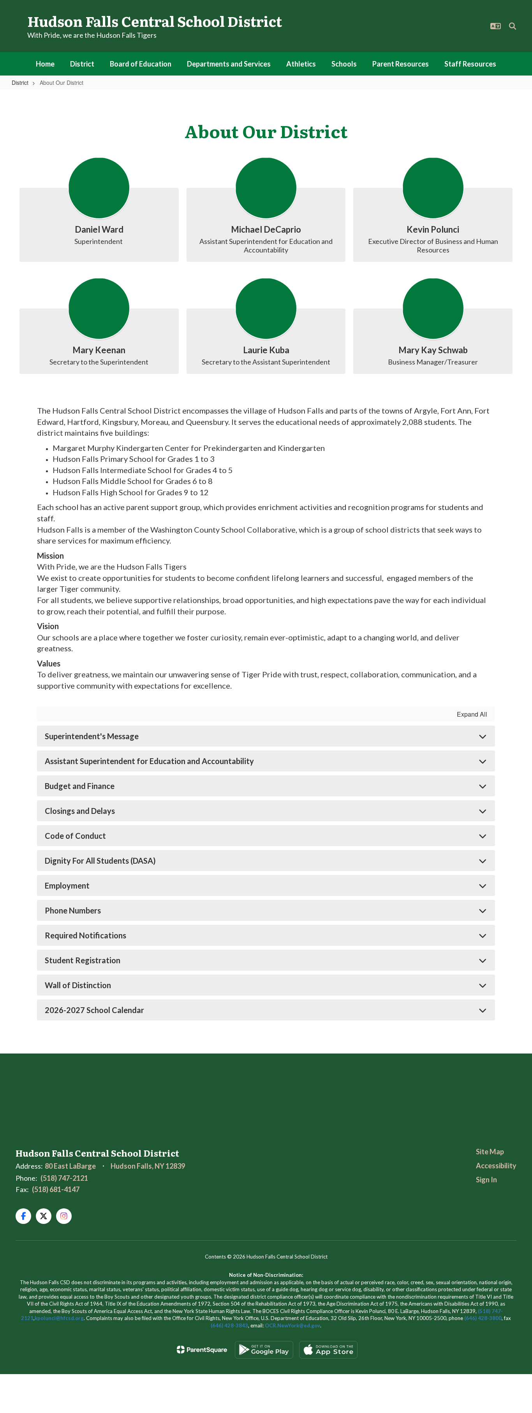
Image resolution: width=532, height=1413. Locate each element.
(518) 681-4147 (55, 1189)
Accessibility (496, 1165)
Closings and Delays (80, 810)
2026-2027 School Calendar (94, 1010)
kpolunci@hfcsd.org (59, 1318)
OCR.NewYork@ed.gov (292, 1325)
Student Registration (82, 960)
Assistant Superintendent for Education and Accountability (149, 761)
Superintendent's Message (92, 736)
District (20, 82)
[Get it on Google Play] (264, 1350)
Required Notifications (85, 935)
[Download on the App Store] (328, 1350)
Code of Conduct (75, 835)
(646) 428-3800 (483, 1318)
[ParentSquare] (202, 1349)
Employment (67, 885)
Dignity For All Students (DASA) (100, 860)
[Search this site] (512, 26)
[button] (495, 26)
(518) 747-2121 (64, 1178)
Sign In (486, 1179)
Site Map (490, 1151)
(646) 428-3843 (229, 1325)
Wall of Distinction (78, 985)
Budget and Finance (80, 786)
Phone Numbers (73, 910)
